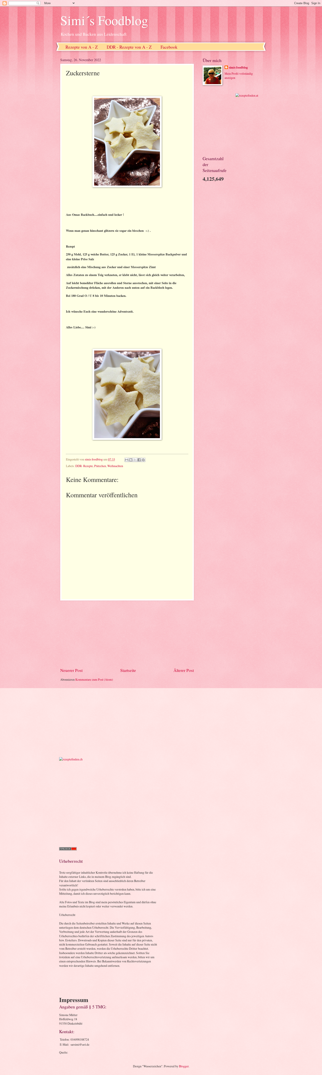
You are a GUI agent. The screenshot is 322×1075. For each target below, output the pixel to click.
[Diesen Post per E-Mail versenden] (126, 460)
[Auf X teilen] (135, 460)
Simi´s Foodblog (104, 20)
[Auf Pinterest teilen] (143, 460)
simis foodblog (238, 68)
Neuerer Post (71, 670)
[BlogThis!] (131, 460)
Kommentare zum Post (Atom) (94, 679)
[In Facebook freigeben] (139, 460)
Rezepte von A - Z (81, 47)
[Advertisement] (127, 633)
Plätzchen (100, 466)
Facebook (169, 47)
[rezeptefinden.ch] (71, 759)
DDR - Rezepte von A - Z (129, 47)
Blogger (184, 1066)
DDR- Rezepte (84, 466)
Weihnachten (115, 466)
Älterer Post (183, 670)
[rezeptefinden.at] (246, 95)
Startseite (128, 670)
